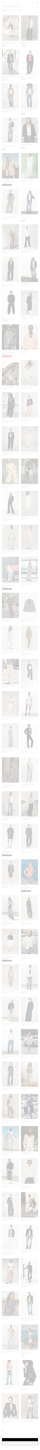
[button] (20, 1439)
